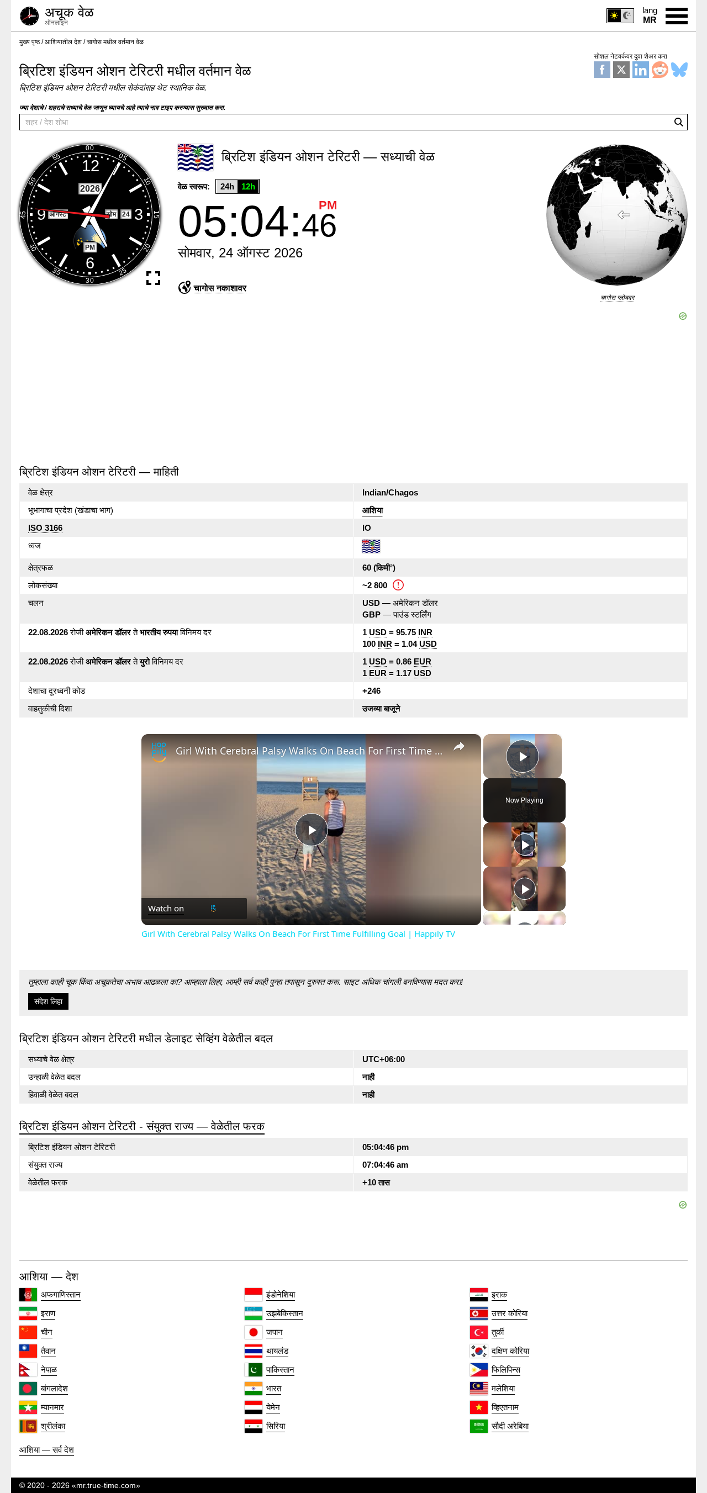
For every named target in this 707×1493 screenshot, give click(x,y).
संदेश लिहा (48, 1001)
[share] (459, 746)
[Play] (525, 844)
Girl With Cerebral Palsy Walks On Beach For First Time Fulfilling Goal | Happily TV (310, 750)
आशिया (372, 510)
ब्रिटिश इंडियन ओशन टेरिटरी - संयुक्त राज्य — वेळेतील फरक (142, 1126)
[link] (159, 752)
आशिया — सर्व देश (46, 1449)
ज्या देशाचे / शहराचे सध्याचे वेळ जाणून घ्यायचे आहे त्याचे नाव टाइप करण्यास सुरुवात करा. (122, 107)
